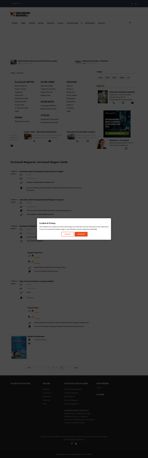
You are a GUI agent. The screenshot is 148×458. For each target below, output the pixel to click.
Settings (67, 234)
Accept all (81, 234)
